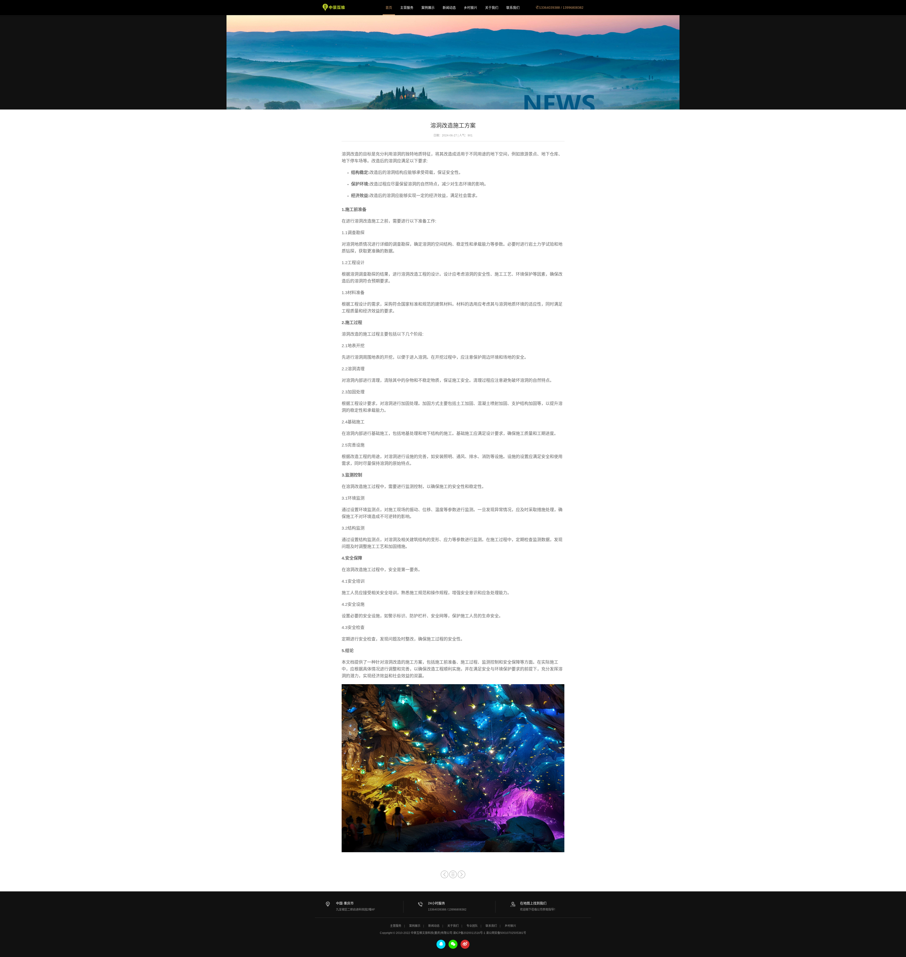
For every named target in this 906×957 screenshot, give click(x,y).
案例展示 (428, 7)
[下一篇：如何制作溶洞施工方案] (461, 874)
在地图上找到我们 (533, 903)
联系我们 (513, 7)
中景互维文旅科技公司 (334, 7)
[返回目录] (453, 874)
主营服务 (406, 7)
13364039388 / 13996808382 (561, 7)
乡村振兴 (470, 7)
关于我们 (491, 7)
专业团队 (472, 925)
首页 (389, 7)
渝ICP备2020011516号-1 (469, 933)
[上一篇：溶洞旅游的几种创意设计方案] (444, 874)
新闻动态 (449, 7)
